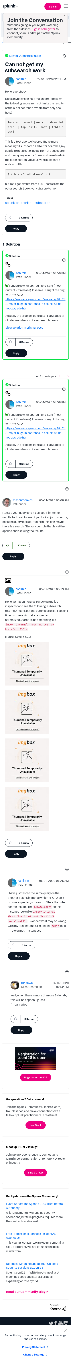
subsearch (42, 203)
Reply (16, 228)
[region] (35, 1344)
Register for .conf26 (35, 1077)
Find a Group (35, 1172)
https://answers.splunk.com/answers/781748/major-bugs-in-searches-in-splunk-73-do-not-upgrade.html (35, 303)
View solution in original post (24, 327)
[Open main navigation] (66, 6)
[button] (63, 56)
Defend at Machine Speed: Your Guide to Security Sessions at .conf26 (32, 1266)
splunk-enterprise (18, 203)
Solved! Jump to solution (25, 56)
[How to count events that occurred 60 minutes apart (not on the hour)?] (67, 376)
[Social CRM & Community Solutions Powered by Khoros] (58, 1308)
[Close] (65, 1330)
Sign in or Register (43, 29)
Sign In (53, 6)
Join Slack (36, 1125)
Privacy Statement (33, 1347)
